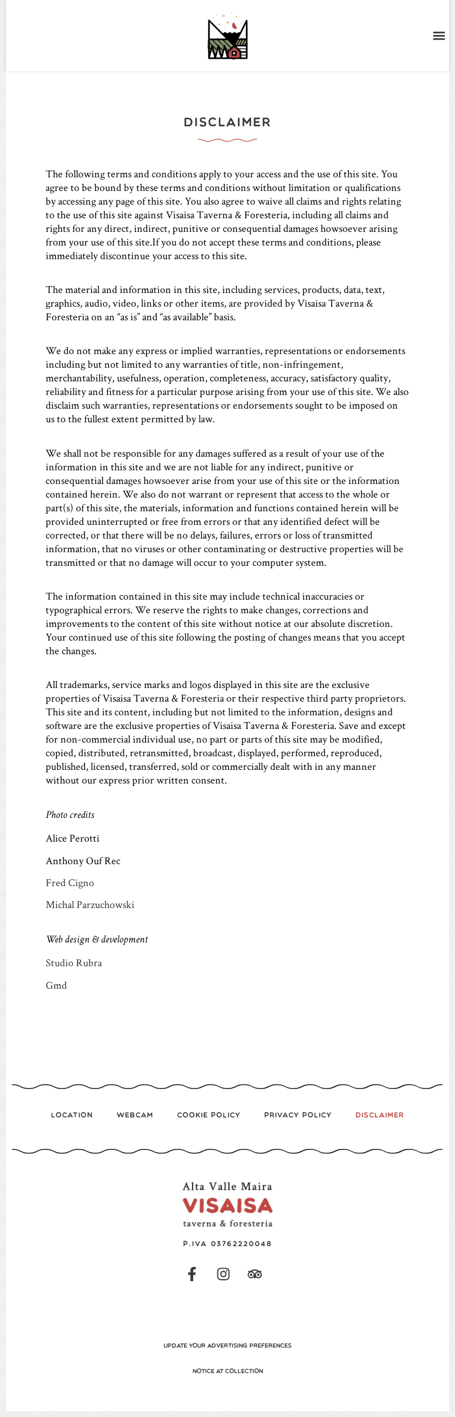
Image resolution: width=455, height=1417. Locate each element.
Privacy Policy (298, 1115)
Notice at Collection (228, 1371)
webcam (135, 1115)
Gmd (56, 985)
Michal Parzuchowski (90, 904)
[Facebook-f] (192, 1274)
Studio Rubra (74, 962)
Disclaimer (379, 1115)
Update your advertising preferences (227, 1346)
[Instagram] (223, 1274)
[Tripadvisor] (255, 1274)
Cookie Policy (209, 1115)
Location (72, 1115)
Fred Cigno (70, 882)
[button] (439, 36)
